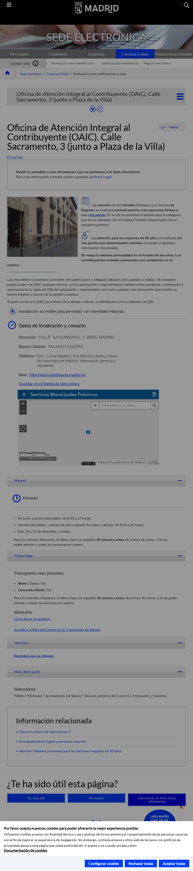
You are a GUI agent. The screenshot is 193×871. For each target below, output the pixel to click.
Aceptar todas (174, 863)
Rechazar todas (141, 863)
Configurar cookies (103, 863)
